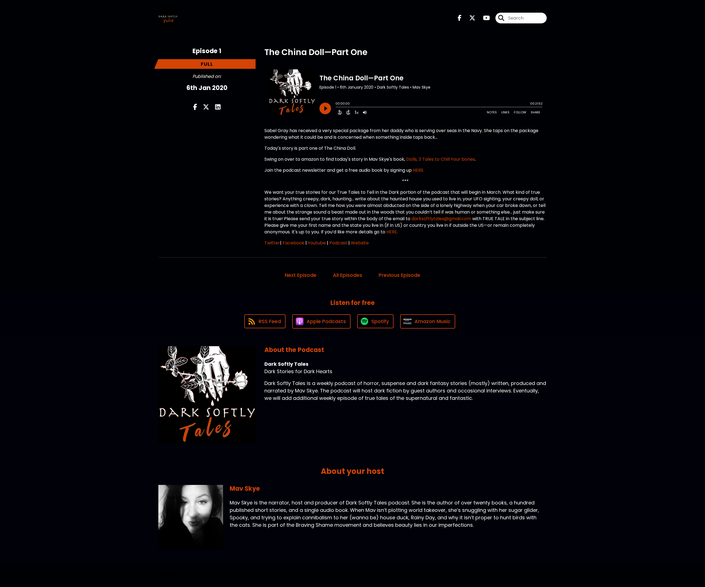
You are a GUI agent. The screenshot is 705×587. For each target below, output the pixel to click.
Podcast (338, 243)
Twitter (272, 243)
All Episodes (347, 275)
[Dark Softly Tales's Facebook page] (460, 18)
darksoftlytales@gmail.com (441, 218)
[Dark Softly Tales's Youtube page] (483, 18)
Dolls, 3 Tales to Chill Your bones (440, 159)
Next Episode (300, 275)
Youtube (317, 243)
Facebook (293, 243)
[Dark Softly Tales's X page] (469, 18)
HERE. (418, 170)
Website (360, 243)
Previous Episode (399, 275)
